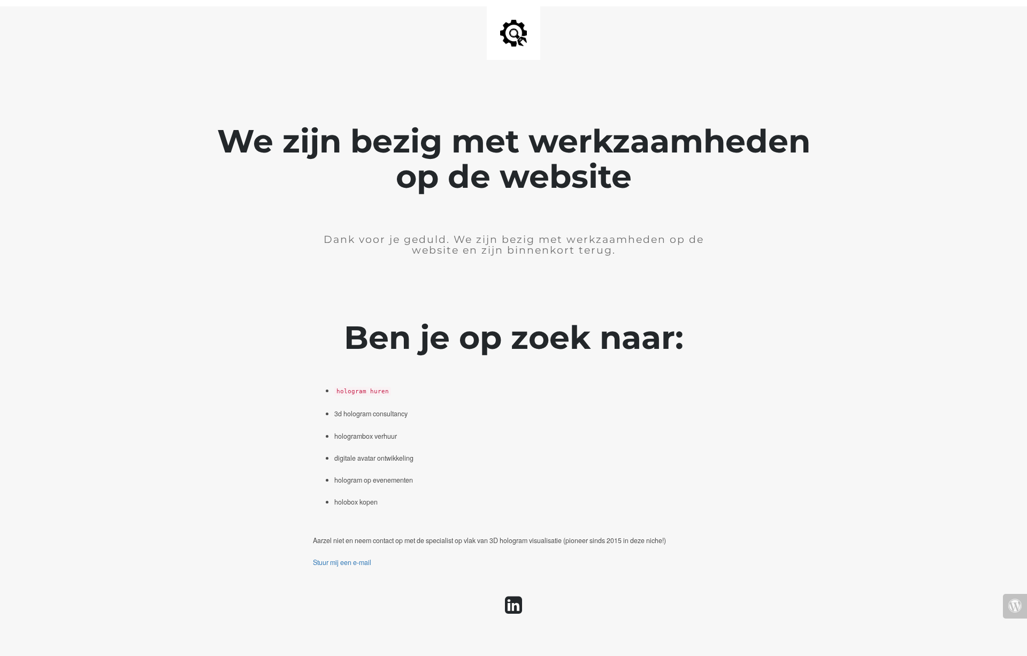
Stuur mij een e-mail (342, 562)
